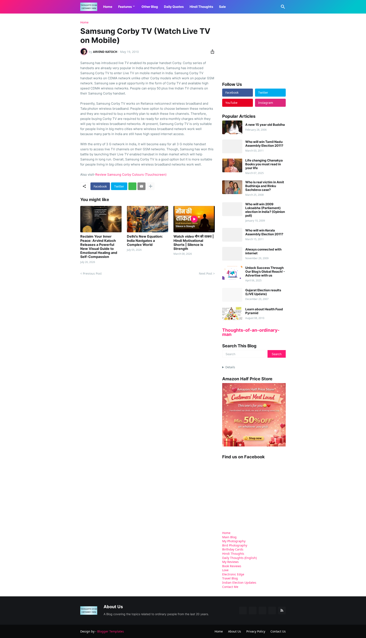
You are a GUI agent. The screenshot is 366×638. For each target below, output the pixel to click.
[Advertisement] (254, 47)
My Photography (233, 541)
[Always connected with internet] (232, 254)
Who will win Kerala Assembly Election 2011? (264, 232)
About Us (234, 631)
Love (225, 570)
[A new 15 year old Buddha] (232, 127)
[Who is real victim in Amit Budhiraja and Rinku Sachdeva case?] (232, 187)
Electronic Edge (233, 574)
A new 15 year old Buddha (265, 125)
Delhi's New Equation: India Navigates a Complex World (145, 240)
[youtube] (262, 610)
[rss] (282, 610)
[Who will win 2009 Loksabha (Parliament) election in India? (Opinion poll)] (232, 209)
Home (107, 7)
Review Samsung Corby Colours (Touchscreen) (130, 175)
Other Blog (149, 7)
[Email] (141, 186)
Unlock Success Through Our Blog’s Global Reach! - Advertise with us (265, 271)
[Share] (211, 51)
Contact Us (278, 631)
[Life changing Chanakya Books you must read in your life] (232, 165)
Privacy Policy (255, 631)
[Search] (282, 6)
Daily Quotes (174, 7)
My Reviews (230, 562)
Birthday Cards (232, 549)
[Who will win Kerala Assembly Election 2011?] (232, 235)
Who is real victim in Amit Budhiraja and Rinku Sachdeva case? (264, 186)
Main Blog (229, 537)
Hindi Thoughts (201, 7)
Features (125, 7)
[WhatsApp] (132, 186)
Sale (222, 7)
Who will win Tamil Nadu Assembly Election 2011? (264, 144)
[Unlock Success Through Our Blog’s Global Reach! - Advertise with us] (232, 273)
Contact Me (230, 587)
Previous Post (92, 273)
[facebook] (243, 610)
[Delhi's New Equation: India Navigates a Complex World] (147, 219)
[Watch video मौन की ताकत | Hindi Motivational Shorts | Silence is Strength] (194, 219)
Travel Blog (230, 578)
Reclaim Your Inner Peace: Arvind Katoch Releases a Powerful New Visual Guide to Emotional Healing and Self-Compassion (98, 246)
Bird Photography (234, 545)
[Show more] (151, 186)
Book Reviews (231, 566)
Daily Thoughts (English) (239, 558)
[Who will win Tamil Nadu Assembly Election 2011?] (232, 146)
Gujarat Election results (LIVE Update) (263, 292)
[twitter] (252, 610)
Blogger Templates (110, 631)
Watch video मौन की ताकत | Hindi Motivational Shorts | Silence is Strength (193, 242)
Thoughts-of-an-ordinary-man (251, 332)
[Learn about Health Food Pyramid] (232, 314)
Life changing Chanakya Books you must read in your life (264, 164)
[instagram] (272, 610)
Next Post (205, 273)
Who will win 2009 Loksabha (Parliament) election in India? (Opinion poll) (265, 210)
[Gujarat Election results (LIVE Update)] (232, 295)
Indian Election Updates (239, 582)
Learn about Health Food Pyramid (264, 311)
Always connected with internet (263, 251)
